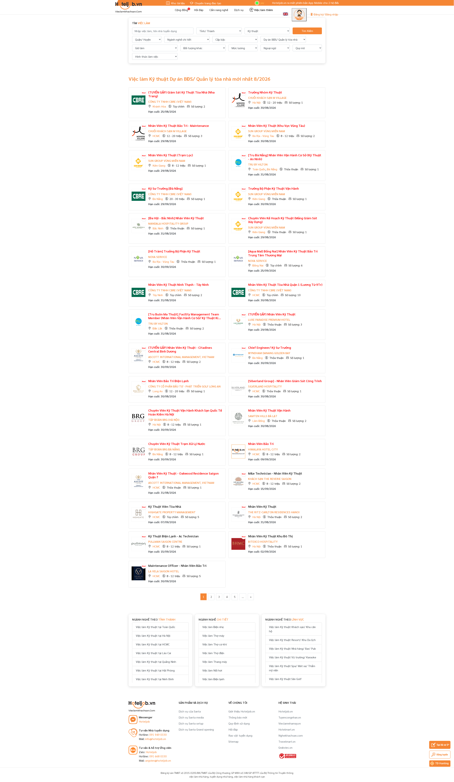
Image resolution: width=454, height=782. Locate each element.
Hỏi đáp (198, 10)
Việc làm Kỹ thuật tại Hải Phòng (155, 670)
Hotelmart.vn (286, 729)
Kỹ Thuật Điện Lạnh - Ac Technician (173, 536)
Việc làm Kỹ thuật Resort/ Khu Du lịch (292, 640)
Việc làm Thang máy (214, 661)
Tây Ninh (158, 295)
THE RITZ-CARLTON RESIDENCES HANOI (274, 512)
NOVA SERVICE (157, 257)
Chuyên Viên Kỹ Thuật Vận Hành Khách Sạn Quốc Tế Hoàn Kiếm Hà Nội (185, 412)
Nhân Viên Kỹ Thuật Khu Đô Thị (270, 536)
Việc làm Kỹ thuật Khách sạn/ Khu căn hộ (292, 629)
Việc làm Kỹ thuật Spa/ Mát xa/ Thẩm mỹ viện (292, 668)
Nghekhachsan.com (290, 735)
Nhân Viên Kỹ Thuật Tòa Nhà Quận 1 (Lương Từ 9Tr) (285, 284)
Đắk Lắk (157, 328)
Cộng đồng (181, 10)
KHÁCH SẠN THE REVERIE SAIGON (269, 479)
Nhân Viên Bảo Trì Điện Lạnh (168, 381)
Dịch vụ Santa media (191, 717)
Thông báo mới (237, 717)
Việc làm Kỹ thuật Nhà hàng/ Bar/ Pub (292, 648)
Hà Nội (256, 102)
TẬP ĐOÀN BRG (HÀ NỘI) (163, 420)
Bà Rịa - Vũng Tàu (263, 136)
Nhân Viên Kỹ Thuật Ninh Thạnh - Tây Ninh (178, 284)
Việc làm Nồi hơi (212, 670)
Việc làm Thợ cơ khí (214, 644)
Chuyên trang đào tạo (207, 3)
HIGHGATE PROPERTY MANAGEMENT (172, 512)
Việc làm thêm (263, 10)
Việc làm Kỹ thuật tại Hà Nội (153, 635)
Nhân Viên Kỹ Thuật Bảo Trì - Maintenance (178, 125)
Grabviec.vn (285, 747)
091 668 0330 (158, 756)
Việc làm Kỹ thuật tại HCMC (153, 644)
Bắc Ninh (158, 228)
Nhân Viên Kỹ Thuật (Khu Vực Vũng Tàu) (276, 125)
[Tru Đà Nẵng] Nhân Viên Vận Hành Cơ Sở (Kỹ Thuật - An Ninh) (284, 157)
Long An (158, 391)
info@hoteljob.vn (155, 739)
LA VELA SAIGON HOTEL (163, 571)
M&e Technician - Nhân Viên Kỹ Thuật (275, 473)
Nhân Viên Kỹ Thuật (271, 314)
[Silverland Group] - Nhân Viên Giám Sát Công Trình (285, 381)
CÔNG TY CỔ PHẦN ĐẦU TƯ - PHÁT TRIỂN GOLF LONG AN (184, 386)
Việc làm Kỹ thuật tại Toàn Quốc (155, 627)
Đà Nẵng (272, 169)
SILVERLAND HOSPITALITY (265, 386)
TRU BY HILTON (258, 164)
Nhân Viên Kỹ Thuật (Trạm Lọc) (170, 155)
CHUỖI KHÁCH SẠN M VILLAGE (267, 98)
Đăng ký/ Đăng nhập (325, 14)
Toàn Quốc (258, 169)
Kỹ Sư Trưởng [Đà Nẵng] (165, 188)
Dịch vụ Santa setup (191, 723)
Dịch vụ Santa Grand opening (196, 729)
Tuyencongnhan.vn (289, 717)
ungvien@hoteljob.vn (158, 760)
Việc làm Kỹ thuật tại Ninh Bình (155, 679)
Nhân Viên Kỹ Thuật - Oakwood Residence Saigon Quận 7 (183, 475)
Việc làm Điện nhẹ (213, 627)
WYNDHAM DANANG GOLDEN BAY (269, 353)
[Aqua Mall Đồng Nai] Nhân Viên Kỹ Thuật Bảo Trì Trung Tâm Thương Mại (283, 253)
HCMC (156, 136)
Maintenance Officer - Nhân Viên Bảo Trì (177, 565)
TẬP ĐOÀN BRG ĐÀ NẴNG (164, 449)
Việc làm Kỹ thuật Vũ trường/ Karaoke (292, 657)
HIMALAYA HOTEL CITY (263, 449)
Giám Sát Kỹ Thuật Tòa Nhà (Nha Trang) (181, 94)
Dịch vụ (238, 10)
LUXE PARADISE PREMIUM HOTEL (269, 319)
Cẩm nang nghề (218, 10)
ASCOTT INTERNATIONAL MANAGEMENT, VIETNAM (181, 357)
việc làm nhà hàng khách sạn (249, 776)
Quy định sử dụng (239, 723)
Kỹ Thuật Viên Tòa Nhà (164, 506)
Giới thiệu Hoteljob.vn (241, 711)
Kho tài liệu (177, 3)
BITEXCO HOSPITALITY (263, 541)
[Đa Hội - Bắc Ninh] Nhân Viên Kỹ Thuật (176, 218)
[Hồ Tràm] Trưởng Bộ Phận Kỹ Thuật (174, 251)
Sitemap (233, 741)
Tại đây (335, 3)
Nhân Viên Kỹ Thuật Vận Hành (269, 410)
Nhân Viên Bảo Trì (261, 444)
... (243, 597)
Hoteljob (144, 721)
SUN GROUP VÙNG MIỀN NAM (266, 131)
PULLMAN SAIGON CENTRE (165, 541)
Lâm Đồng (258, 421)
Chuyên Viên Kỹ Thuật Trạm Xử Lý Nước (176, 444)
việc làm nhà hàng (199, 776)
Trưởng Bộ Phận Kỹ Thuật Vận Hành (273, 188)
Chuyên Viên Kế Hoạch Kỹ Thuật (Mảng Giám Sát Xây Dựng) (282, 220)
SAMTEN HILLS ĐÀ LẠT (262, 416)
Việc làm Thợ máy (213, 635)
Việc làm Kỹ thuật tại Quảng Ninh (156, 661)
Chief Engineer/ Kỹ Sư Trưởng (269, 347)
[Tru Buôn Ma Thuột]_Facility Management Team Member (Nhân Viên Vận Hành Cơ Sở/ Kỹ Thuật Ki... (184, 316)
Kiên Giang (159, 165)
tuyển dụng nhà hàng (221, 776)
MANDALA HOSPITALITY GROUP (168, 223)
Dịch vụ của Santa (190, 711)
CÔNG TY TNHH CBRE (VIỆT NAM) (169, 101)
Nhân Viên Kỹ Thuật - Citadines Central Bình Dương (180, 349)
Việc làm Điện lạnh (213, 679)
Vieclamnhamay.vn (289, 723)
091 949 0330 (158, 734)
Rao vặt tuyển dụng (240, 735)
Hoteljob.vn (285, 711)
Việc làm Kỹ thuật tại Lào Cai (153, 653)
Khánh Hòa (159, 106)
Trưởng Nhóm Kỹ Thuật (265, 92)
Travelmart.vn (286, 741)
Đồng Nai (257, 265)
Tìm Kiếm (307, 31)
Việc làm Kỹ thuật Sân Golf (285, 679)
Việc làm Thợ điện (213, 653)
